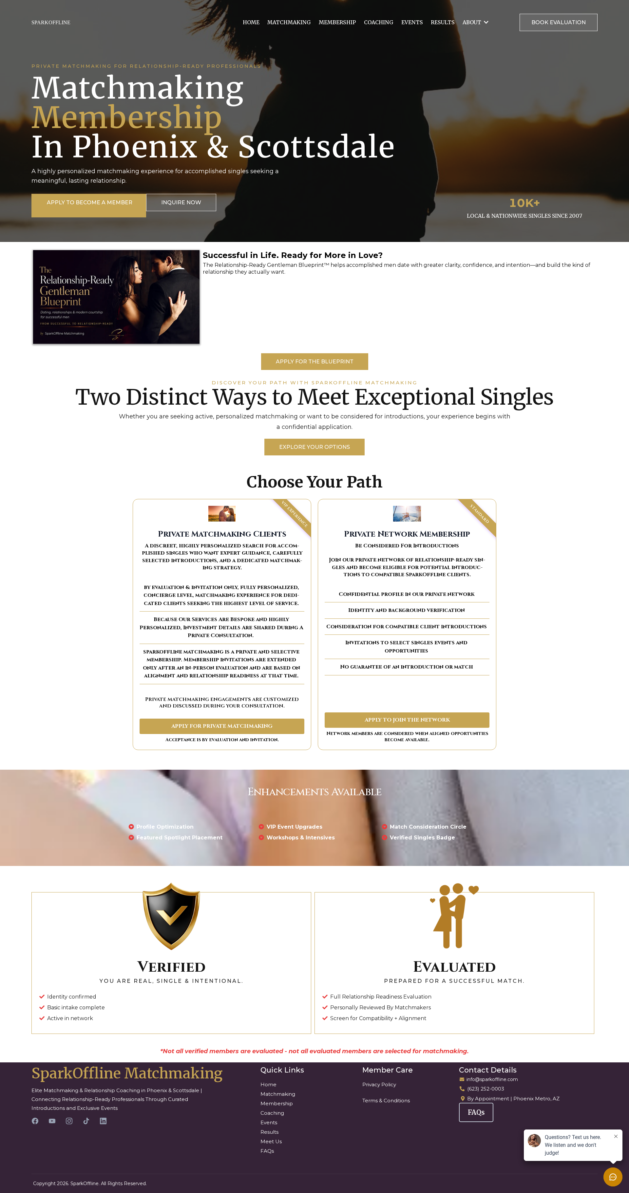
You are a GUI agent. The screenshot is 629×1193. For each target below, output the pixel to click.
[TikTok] (86, 1120)
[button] (485, 22)
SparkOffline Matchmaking (126, 1073)
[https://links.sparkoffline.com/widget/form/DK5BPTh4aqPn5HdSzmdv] (116, 297)
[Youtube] (52, 1120)
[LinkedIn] (103, 1120)
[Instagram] (69, 1120)
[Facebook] (35, 1120)
